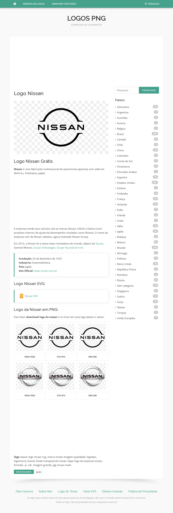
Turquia (121, 312)
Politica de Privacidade (142, 491)
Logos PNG (86, 18)
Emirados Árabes (127, 172)
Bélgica (121, 128)
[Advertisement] (61, 65)
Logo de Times (67, 491)
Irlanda (121, 215)
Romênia (122, 274)
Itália (120, 226)
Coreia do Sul (124, 161)
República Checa (126, 269)
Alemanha (123, 107)
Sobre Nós (45, 491)
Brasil (120, 134)
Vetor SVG (89, 491)
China (120, 150)
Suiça (120, 302)
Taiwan (121, 307)
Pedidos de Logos (34, 4)
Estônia (121, 188)
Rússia (121, 280)
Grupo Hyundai (66, 247)
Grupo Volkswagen (44, 247)
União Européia (126, 318)
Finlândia (122, 193)
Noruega (122, 253)
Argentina (122, 112)
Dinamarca (123, 166)
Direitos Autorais (112, 491)
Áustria (121, 123)
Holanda (122, 204)
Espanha (122, 177)
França (121, 199)
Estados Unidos (126, 182)
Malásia (121, 237)
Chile (120, 145)
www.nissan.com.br (45, 270)
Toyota (99, 243)
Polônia (121, 258)
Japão (39, 471)
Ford (80, 247)
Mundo (121, 247)
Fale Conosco (24, 491)
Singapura (123, 291)
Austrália (122, 117)
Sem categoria (125, 285)
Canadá (121, 139)
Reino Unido (124, 264)
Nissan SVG (31, 296)
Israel (120, 220)
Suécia (121, 296)
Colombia (122, 155)
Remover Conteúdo (64, 4)
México (121, 242)
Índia (120, 209)
